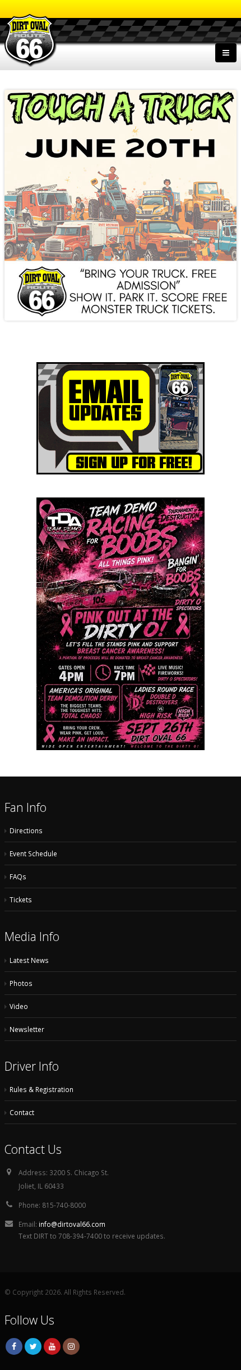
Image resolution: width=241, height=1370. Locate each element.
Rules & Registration (41, 1089)
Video (19, 1006)
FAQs (18, 876)
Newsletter (27, 1029)
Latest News (29, 960)
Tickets (21, 899)
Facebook (14, 1346)
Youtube (52, 1346)
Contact (22, 1112)
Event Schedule (33, 853)
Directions (26, 830)
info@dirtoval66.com (72, 1224)
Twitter (33, 1346)
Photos (21, 983)
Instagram (71, 1346)
